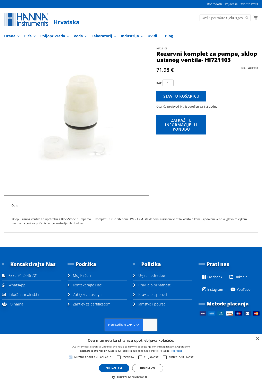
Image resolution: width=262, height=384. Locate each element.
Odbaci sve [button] (148, 368)
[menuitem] (11, 36)
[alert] (131, 359)
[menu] (131, 36)
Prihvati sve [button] (114, 368)
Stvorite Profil (249, 4)
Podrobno (176, 350)
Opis (14, 205)
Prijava (229, 4)
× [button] (257, 338)
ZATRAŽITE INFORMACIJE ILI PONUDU (181, 125)
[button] (131, 377)
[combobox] (225, 18)
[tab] (14, 205)
